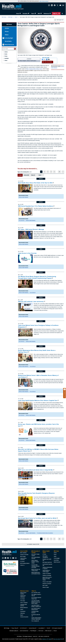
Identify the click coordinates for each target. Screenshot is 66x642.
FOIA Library (22, 600)
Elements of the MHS (24, 554)
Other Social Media (48, 62)
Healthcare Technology (47, 575)
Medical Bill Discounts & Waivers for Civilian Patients (47, 579)
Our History (22, 561)
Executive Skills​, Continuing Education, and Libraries (35, 566)
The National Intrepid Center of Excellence (45, 533)
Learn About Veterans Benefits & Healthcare (35, 606)
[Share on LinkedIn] (46, 59)
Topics (32, 13)
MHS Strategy (23, 556)
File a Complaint (34, 621)
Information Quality (13, 630)
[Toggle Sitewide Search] (62, 13)
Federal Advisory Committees (23, 559)
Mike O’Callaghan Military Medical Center (34, 69)
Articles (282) (26, 175)
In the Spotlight (9, 38)
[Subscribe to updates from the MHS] (63, 5)
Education (25, 13)
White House (47, 630)
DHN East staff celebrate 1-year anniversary (31, 301)
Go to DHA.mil (21, 220)
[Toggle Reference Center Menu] (50, 13)
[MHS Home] (10, 555)
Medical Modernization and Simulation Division (35, 573)
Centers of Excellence (47, 573)
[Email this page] (49, 59)
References (46, 13)
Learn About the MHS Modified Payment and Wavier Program (35, 602)
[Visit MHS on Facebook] (54, 5)
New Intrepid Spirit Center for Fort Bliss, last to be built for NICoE (37, 518)
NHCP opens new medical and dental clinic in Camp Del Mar (35, 470)
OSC (54, 630)
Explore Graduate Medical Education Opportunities (36, 618)
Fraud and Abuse (32, 628)
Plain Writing (32, 630)
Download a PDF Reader (46, 639)
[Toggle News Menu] (41, 13)
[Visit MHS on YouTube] (60, 5)
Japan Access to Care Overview (27, 253)
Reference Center (24, 591)
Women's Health (46, 587)
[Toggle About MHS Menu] (20, 13)
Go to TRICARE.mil (35, 592)
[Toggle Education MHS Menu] (28, 13)
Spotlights (7, 58)
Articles (7, 28)
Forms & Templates (24, 602)
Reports (21, 615)
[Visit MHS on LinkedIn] (52, 5)
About (17, 13)
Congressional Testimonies (23, 596)
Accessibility (40, 628)
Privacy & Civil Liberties (47, 581)
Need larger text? (60, 19)
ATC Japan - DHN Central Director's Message (31, 229)
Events (6, 54)
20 (59, 171)
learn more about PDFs (58, 639)
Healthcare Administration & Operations (47, 568)
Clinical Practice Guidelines (23, 593)
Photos (7, 31)
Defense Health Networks (57, 66)
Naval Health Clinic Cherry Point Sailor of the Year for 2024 (35, 183)
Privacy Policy (14, 628)
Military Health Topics (46, 551)
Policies (21, 609)
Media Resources (9, 44)
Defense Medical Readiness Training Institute (35, 562)
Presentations (22, 611)
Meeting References (24, 607)
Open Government (23, 630)
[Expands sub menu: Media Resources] (3, 44)
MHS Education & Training (35, 551)
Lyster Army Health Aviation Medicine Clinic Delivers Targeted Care (37, 400)
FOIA (48, 628)
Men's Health (45, 585)
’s (42, 69)
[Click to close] (65, 389)
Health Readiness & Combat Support (46, 571)
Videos (7, 34)
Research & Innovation (47, 583)
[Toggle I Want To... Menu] (59, 13)
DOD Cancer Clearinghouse (45, 556)
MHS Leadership (23, 552)
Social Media (8, 41)
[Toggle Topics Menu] (35, 13)
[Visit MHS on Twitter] (57, 5)
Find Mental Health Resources (34, 612)
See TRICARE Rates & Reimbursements (35, 609)
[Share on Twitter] (44, 59)
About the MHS (24, 551)
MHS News (9, 24)
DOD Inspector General (56, 628)
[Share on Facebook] (42, 59)
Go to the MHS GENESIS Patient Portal (36, 598)
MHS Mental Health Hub (47, 562)
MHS (39, 13)
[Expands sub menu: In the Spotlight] (3, 38)
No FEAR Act (22, 628)
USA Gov (40, 630)
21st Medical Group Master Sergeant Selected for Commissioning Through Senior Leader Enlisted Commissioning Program (37, 277)
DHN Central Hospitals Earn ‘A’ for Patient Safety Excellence (35, 206)
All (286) (20, 175)
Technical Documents (24, 617)
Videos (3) (33, 175)
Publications (22, 613)
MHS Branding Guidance (24, 563)
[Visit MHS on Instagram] (49, 5)
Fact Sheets (22, 599)
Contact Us (22, 565)
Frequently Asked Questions (23, 605)
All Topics (44, 554)
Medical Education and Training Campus (35, 570)
